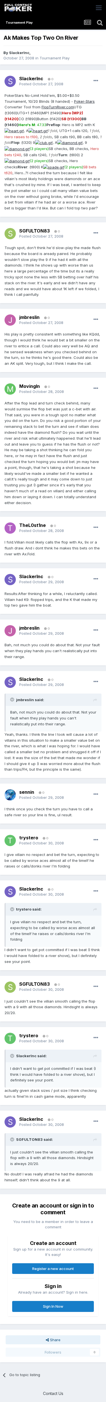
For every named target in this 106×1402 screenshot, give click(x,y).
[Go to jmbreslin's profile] (10, 320)
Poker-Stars (84, 101)
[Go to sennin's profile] (10, 794)
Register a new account (53, 1268)
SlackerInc (19, 52)
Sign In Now (53, 1306)
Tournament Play (55, 58)
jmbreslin (29, 317)
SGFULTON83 (34, 231)
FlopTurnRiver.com (58, 107)
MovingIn (29, 386)
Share (54, 1340)
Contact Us (53, 1393)
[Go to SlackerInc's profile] (10, 81)
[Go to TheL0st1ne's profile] (10, 528)
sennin (26, 792)
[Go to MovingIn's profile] (10, 389)
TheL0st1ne (32, 525)
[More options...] (95, 80)
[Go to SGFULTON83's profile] (10, 233)
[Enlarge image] (14, 130)
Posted (41, 84)
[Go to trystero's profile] (10, 840)
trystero (28, 837)
